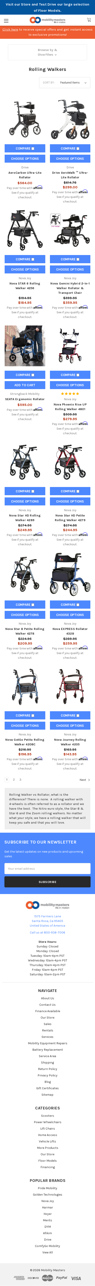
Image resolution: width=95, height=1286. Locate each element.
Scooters (47, 1116)
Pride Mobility (47, 1188)
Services (47, 1037)
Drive (47, 1239)
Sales (47, 1024)
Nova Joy (47, 1201)
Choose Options (25, 159)
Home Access (47, 1135)
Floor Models (47, 1161)
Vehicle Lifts (47, 1141)
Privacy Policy (47, 1075)
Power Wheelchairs (47, 1122)
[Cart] (89, 20)
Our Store (47, 1017)
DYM (47, 1227)
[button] (47, 52)
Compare (23, 148)
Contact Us (47, 1005)
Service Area (47, 1056)
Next (83, 780)
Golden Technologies (47, 1194)
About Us (47, 998)
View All (47, 1252)
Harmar (47, 1207)
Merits (47, 1220)
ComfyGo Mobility (47, 1246)
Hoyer (48, 1214)
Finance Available (47, 1011)
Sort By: (49, 82)
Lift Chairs (47, 1128)
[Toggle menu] (6, 21)
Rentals (47, 1030)
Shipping (47, 1062)
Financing (47, 1167)
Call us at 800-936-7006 (47, 932)
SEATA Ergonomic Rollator (25, 399)
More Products (47, 1148)
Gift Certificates (47, 1088)
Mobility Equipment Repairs (47, 1043)
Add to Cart (24, 385)
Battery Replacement (47, 1050)
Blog (47, 1082)
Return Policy (47, 1069)
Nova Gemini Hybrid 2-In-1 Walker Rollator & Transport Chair (70, 288)
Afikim (47, 1233)
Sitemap (47, 1095)
